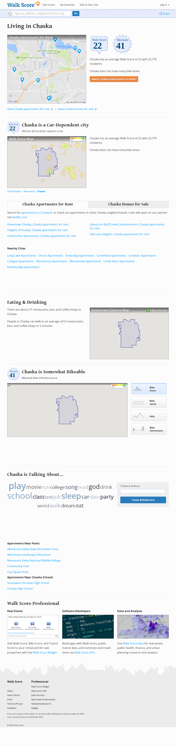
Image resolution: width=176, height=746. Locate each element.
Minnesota (29, 191)
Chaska (41, 191)
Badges (34, 708)
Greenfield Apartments (111, 255)
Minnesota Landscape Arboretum (29, 554)
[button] (10, 13)
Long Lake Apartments (21, 255)
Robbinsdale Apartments (23, 267)
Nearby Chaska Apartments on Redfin (113, 79)
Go (76, 13)
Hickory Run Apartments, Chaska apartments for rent (41, 236)
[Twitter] (9, 686)
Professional (39, 681)
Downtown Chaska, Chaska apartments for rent (38, 224)
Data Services (38, 695)
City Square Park (18, 572)
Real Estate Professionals (43, 699)
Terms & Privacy (15, 704)
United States (14, 191)
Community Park (18, 566)
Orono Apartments (50, 255)
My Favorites (67, 4)
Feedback (11, 708)
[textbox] (42, 13)
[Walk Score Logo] (23, 4)
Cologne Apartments (20, 261)
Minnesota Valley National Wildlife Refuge (34, 560)
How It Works (13, 695)
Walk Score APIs (84, 652)
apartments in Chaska (35, 212)
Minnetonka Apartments (85, 261)
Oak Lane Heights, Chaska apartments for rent (120, 234)
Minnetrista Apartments (51, 261)
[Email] (20, 686)
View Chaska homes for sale (76, 109)
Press (10, 699)
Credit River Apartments (119, 261)
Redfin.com (20, 217)
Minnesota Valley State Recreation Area (32, 549)
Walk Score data (133, 643)
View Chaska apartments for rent (28, 109)
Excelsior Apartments (142, 255)
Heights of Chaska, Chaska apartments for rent (37, 230)
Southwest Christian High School (28, 583)
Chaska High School (20, 588)
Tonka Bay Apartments (80, 255)
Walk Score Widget (45, 652)
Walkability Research (41, 704)
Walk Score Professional (33, 603)
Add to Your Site (89, 4)
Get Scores (49, 4)
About (10, 691)
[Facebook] (14, 686)
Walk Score (14, 681)
